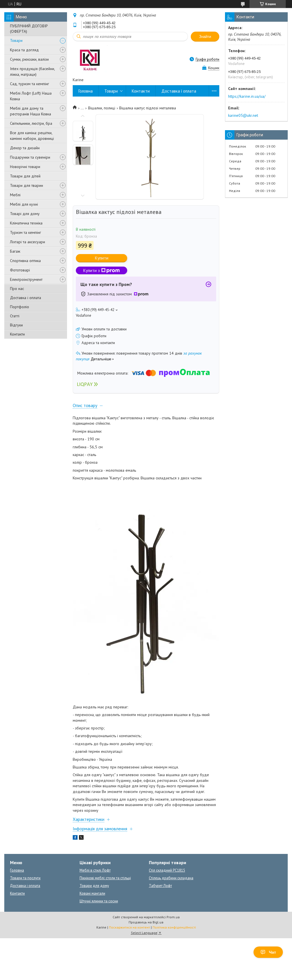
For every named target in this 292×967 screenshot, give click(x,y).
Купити (101, 258)
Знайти (205, 36)
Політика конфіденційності (174, 927)
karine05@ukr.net (243, 115)
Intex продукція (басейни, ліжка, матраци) (32, 71)
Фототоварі (20, 270)
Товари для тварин (26, 185)
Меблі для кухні (24, 204)
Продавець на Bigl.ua (146, 922)
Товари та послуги (25, 878)
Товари (16, 40)
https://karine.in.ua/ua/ (246, 96)
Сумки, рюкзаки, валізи (29, 59)
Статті (14, 315)
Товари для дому (94, 885)
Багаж (15, 251)
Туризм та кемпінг (25, 232)
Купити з (91, 270)
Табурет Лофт (160, 885)
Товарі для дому (25, 213)
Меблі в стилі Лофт (95, 870)
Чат (272, 952)
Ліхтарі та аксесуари (27, 241)
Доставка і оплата (25, 297)
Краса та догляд (24, 49)
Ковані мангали (92, 893)
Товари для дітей (25, 176)
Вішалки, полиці (101, 108)
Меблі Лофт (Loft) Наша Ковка (31, 96)
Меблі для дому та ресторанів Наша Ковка (30, 111)
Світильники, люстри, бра (31, 123)
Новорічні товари (25, 166)
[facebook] (75, 838)
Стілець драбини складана (171, 878)
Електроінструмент (26, 279)
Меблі (15, 194)
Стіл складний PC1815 (167, 870)
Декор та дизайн (25, 147)
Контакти (17, 334)
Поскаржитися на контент (129, 927)
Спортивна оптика (25, 260)
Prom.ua (173, 917)
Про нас (17, 288)
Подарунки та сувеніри (30, 157)
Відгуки (16, 325)
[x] (81, 838)
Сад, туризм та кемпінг (29, 83)
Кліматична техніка (26, 223)
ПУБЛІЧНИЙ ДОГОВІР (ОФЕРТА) (29, 28)
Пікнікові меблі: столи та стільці (105, 878)
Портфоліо (19, 306)
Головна (85, 91)
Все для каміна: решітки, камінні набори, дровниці (32, 135)
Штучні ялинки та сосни (99, 901)
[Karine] (90, 59)
